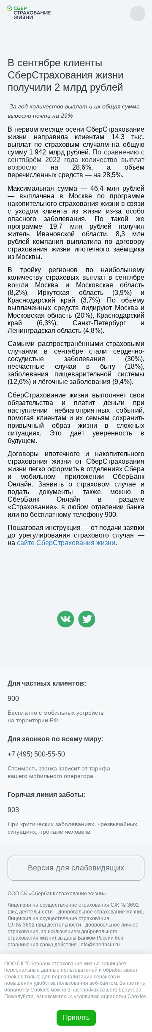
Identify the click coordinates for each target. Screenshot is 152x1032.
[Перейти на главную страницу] (29, 12)
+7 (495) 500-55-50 (36, 754)
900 (13, 698)
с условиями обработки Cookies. (109, 997)
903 (13, 809)
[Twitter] (86, 625)
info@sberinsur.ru (99, 945)
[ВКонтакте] (65, 625)
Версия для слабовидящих (76, 868)
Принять (76, 1017)
